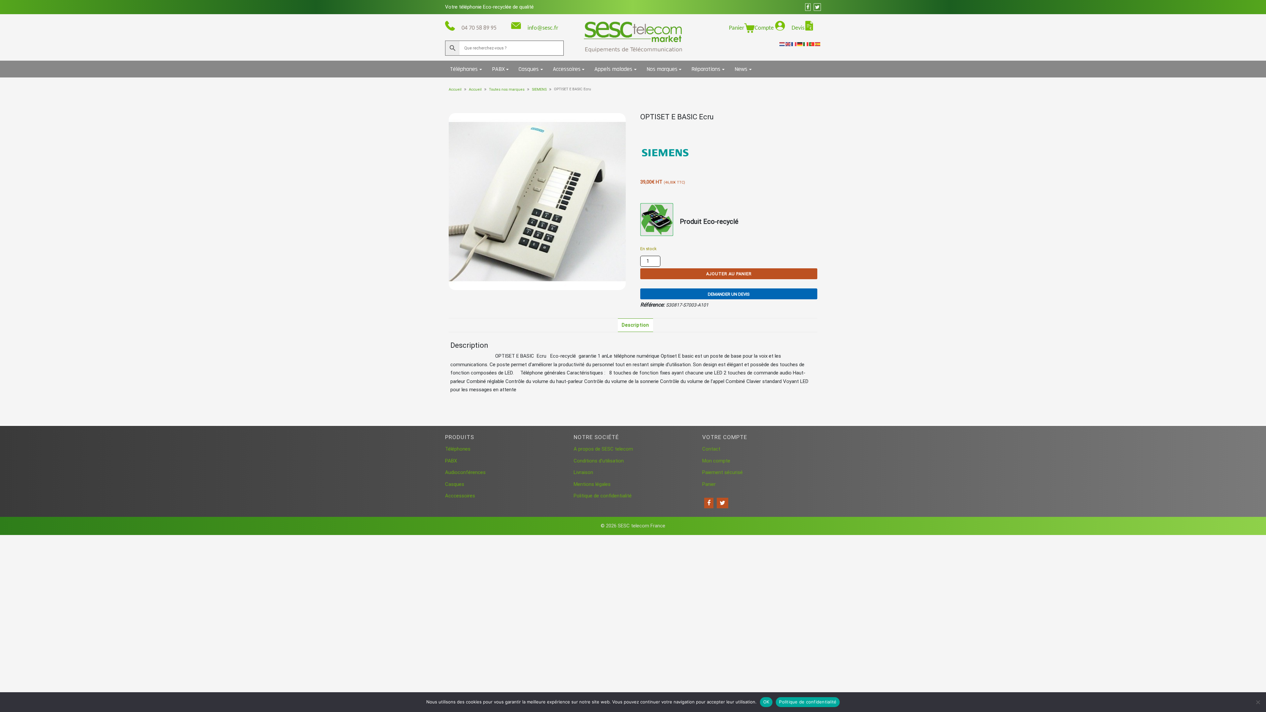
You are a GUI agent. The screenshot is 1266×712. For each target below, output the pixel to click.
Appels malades (613, 69)
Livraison (583, 472)
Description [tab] (635, 325)
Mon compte (716, 461)
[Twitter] (722, 503)
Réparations (705, 69)
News (741, 69)
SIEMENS (539, 89)
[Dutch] (782, 43)
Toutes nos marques (507, 89)
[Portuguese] (812, 43)
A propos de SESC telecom (603, 449)
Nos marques (662, 69)
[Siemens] (665, 153)
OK (766, 701)
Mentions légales (592, 484)
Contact (711, 449)
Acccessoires (460, 496)
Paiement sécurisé (722, 472)
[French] (794, 43)
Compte (765, 28)
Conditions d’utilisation (599, 461)
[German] (800, 43)
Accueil (455, 89)
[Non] (1257, 702)
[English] (788, 43)
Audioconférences (465, 472)
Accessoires (567, 69)
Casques (529, 69)
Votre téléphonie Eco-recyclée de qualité (489, 7)
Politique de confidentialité (603, 496)
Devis (798, 28)
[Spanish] (818, 43)
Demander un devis (729, 294)
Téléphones (464, 69)
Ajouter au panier (729, 273)
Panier (736, 28)
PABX (498, 69)
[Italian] (806, 43)
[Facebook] (708, 503)
